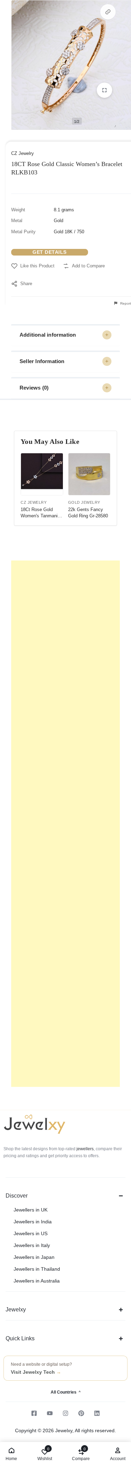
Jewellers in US (31, 1233)
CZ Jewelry (22, 153)
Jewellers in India (33, 1221)
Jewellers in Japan (34, 1257)
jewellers (84, 1148)
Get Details (49, 252)
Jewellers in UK (31, 1210)
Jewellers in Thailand (37, 1269)
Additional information (48, 335)
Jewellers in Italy (32, 1245)
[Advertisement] (65, 823)
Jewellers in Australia (37, 1281)
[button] (108, 11)
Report (125, 303)
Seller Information (42, 361)
